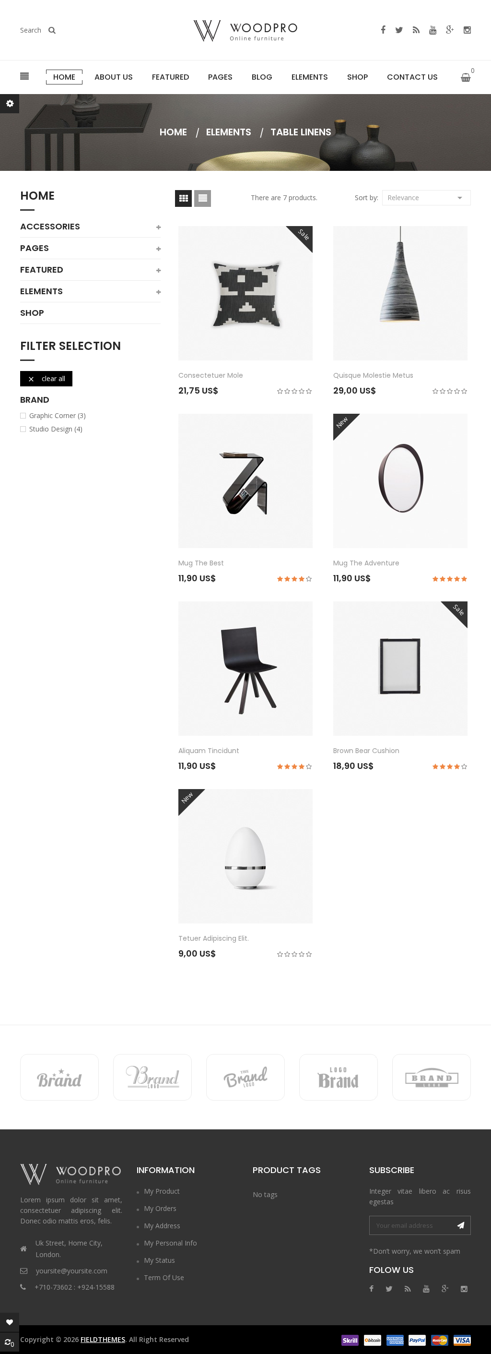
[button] (24, 76)
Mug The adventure (366, 563)
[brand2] (152, 1077)
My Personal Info (170, 1242)
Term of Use (164, 1277)
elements (41, 291)
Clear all (46, 378)
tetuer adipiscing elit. (213, 938)
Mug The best (201, 563)
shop (32, 313)
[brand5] (431, 1077)
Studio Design (55, 429)
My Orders (160, 1208)
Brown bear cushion (366, 750)
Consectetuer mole (210, 375)
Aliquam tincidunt (208, 750)
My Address (162, 1225)
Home (37, 197)
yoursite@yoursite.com (71, 1270)
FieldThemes (103, 1339)
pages (34, 248)
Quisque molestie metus (373, 375)
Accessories (50, 226)
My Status (159, 1260)
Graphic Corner (57, 415)
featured (41, 270)
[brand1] (59, 1077)
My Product (162, 1191)
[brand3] (245, 1077)
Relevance (426, 198)
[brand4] (338, 1077)
